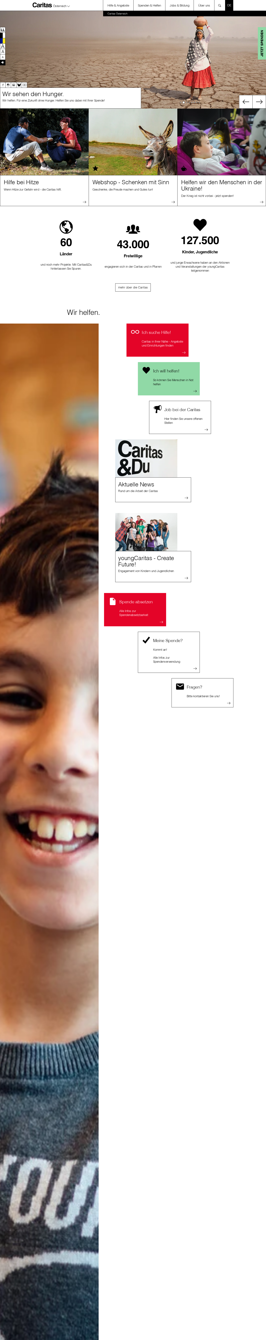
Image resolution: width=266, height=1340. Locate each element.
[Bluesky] (19, 85)
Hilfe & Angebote (118, 5)
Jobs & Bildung (179, 5)
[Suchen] (220, 5)
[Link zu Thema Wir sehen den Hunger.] (133, 60)
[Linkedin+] (13, 85)
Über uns (204, 5)
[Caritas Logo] (42, 4)
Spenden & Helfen (149, 5)
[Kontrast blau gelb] (2, 40)
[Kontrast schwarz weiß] (2, 35)
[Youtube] (24, 85)
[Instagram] (8, 85)
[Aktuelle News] (146, 458)
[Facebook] (2, 85)
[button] (61, 5)
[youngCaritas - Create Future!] (146, 532)
